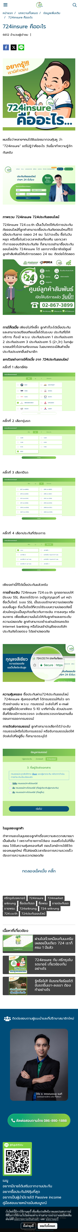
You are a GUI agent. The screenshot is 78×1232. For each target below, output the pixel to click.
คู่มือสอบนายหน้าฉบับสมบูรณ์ (25, 1203)
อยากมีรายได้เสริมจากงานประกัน (27, 1186)
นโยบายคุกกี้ (52, 1219)
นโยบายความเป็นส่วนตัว (26, 1219)
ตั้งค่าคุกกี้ (28, 1225)
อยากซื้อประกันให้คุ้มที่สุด (21, 1191)
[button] (73, 5)
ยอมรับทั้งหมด (47, 1225)
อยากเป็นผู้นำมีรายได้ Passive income (32, 1197)
